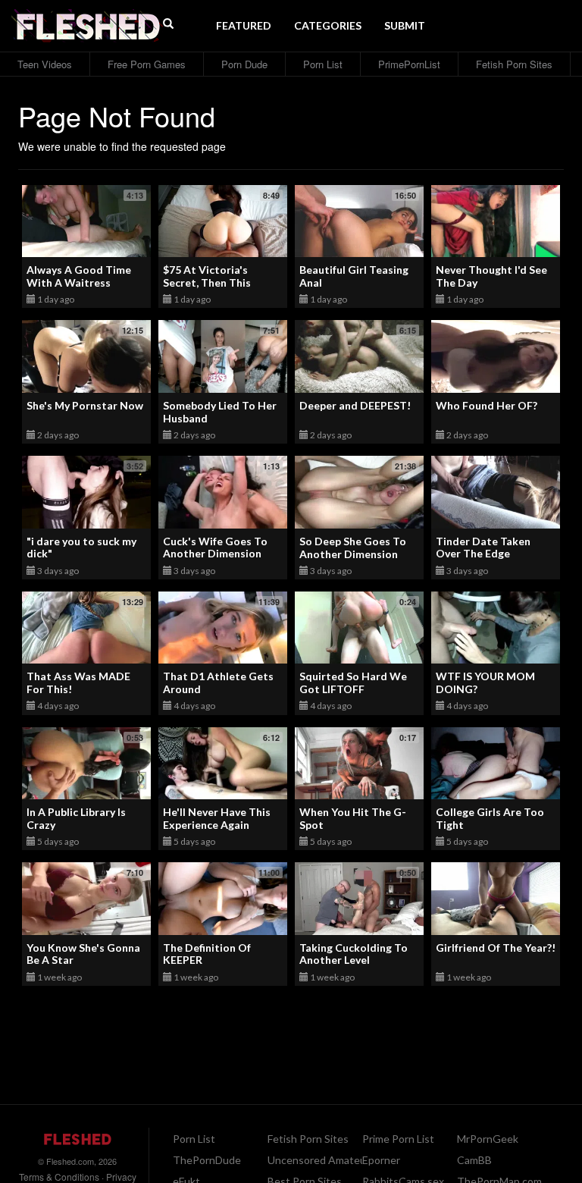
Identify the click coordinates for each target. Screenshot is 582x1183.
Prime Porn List (398, 1138)
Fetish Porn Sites (514, 64)
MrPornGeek (487, 1138)
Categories (327, 25)
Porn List (323, 64)
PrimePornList (409, 64)
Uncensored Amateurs (321, 1159)
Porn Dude (244, 64)
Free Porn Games (147, 64)
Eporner (381, 1159)
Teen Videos (44, 64)
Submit (404, 25)
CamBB (474, 1159)
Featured (243, 25)
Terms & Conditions (59, 1176)
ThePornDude (207, 1159)
